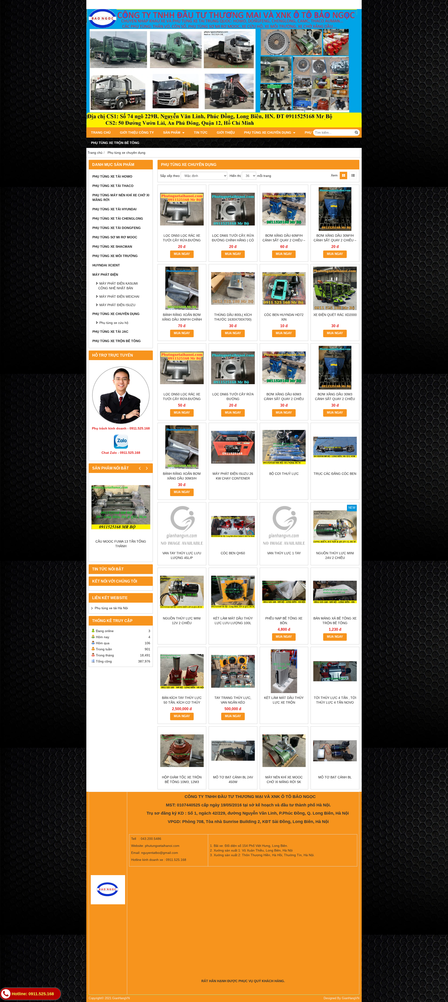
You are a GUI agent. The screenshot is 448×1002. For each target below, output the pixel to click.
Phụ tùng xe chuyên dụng (268, 132)
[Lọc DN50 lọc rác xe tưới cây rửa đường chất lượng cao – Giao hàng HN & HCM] (182, 209)
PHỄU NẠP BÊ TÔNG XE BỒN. (283, 620)
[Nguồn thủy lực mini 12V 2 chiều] (182, 592)
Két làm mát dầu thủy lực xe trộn (284, 700)
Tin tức (200, 132)
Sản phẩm (172, 132)
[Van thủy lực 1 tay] (284, 526)
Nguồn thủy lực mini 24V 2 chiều (335, 555)
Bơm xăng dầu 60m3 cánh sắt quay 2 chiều (284, 396)
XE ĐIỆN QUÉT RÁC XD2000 (335, 315)
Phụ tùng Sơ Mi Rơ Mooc (114, 237)
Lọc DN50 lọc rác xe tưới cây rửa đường (182, 396)
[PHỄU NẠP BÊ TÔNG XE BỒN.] (284, 592)
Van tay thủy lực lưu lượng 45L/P (181, 555)
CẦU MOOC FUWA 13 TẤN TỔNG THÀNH (120, 544)
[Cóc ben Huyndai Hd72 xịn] (284, 288)
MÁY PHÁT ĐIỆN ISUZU (117, 305)
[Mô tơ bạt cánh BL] (335, 751)
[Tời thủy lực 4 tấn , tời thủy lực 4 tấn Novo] (335, 671)
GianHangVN (350, 998)
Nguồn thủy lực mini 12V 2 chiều (182, 620)
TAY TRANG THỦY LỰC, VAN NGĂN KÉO (232, 700)
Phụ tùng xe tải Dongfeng (116, 228)
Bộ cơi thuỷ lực (284, 474)
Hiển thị (235, 176)
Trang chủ (101, 132)
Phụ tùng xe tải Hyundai (114, 209)
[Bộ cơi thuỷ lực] (284, 447)
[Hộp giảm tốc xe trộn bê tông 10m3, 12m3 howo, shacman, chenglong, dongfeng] (182, 751)
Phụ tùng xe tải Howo (112, 176)
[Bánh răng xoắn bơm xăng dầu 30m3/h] (182, 447)
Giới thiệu (226, 132)
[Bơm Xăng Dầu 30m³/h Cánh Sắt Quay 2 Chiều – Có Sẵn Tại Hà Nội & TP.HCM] (335, 209)
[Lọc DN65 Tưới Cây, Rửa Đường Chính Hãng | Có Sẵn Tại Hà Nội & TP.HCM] (233, 209)
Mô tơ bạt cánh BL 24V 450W (233, 779)
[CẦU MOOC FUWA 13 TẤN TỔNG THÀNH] (120, 507)
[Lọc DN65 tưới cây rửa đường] (233, 368)
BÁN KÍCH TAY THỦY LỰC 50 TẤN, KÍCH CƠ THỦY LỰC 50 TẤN (182, 702)
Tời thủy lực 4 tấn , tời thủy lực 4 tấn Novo (335, 700)
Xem (334, 175)
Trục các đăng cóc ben (335, 474)
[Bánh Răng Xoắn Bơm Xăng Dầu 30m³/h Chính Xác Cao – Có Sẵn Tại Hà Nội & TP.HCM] (182, 288)
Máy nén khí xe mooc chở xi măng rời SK (284, 779)
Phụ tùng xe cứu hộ (113, 323)
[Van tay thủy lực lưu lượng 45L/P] (182, 526)
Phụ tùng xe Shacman (112, 246)
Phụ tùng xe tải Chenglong (117, 218)
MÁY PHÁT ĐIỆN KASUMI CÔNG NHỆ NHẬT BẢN (118, 286)
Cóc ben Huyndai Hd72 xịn (284, 317)
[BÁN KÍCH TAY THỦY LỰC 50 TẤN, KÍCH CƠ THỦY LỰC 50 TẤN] (182, 671)
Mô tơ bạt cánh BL (335, 777)
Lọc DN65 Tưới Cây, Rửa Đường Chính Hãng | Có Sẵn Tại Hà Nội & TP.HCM (233, 240)
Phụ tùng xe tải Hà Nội (111, 608)
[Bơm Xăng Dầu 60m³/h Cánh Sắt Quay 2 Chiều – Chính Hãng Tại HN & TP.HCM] (284, 209)
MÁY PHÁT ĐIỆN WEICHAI (119, 296)
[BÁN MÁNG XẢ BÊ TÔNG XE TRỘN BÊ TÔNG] (335, 592)
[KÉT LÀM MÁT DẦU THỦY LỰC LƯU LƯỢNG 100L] (233, 592)
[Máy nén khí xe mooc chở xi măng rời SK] (284, 751)
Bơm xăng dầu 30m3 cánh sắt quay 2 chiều (335, 396)
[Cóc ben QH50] (233, 526)
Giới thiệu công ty (137, 132)
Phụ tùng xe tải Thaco (112, 186)
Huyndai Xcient (106, 265)
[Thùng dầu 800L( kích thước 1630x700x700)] (233, 288)
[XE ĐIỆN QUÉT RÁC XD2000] (335, 288)
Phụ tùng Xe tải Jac (110, 331)
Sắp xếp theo (170, 176)
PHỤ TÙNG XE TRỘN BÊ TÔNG (115, 143)
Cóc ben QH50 (233, 553)
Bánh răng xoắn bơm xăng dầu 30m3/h (182, 476)
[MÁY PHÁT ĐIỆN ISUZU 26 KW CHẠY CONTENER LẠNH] (233, 447)
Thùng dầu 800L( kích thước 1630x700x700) (233, 317)
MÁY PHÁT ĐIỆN (105, 274)
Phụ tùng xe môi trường (115, 256)
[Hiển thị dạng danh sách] (353, 175)
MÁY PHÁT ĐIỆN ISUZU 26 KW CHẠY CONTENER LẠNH (233, 478)
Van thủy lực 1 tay (284, 553)
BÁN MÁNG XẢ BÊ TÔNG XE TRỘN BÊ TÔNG (335, 620)
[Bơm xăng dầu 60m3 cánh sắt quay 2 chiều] (284, 368)
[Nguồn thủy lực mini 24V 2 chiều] (335, 526)
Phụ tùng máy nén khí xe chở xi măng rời (120, 197)
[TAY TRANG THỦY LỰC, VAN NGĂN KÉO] (233, 671)
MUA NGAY (182, 254)
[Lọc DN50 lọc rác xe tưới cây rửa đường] (182, 368)
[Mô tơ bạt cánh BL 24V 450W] (233, 751)
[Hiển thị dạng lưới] (343, 175)
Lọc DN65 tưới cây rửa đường (233, 396)
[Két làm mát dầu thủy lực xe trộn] (284, 671)
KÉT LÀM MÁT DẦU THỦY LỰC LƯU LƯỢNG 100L (233, 620)
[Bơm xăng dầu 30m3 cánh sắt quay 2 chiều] (335, 368)
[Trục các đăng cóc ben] (335, 447)
